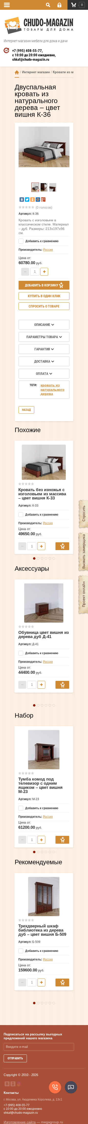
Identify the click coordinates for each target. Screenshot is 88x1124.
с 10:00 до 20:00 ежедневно (33, 55)
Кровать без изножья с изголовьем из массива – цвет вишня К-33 (42, 493)
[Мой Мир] (38, 199)
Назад (26, 410)
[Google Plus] (43, 199)
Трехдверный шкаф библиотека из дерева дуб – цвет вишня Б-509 (42, 930)
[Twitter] (27, 199)
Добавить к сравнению (41, 241)
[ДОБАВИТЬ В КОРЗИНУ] (62, 546)
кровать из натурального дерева (53, 389)
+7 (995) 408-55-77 (27, 50)
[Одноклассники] (32, 199)
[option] (44, 147)
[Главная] (17, 72)
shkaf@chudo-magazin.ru (30, 59)
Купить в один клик (44, 296)
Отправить (15, 1058)
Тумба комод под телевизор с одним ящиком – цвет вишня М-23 (40, 785)
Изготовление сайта (20, 1122)
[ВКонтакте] (22, 199)
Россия (48, 249)
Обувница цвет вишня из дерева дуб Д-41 (43, 634)
